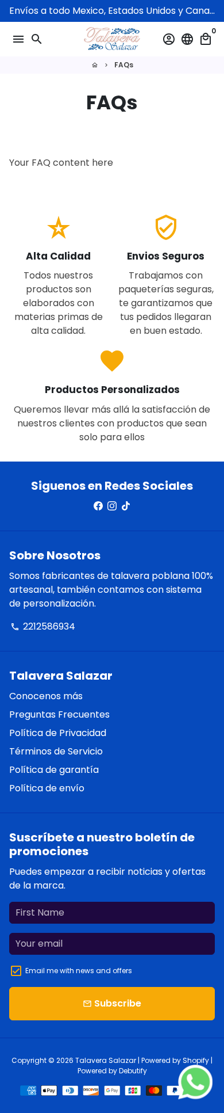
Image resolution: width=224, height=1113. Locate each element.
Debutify (133, 1071)
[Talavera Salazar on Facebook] (98, 506)
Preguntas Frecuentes (59, 714)
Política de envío (46, 788)
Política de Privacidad (57, 733)
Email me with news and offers (78, 970)
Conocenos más (46, 696)
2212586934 (42, 626)
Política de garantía (54, 769)
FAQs (123, 65)
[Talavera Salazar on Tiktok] (125, 506)
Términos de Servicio (56, 751)
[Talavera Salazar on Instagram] (112, 506)
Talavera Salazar (105, 1060)
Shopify (196, 1060)
